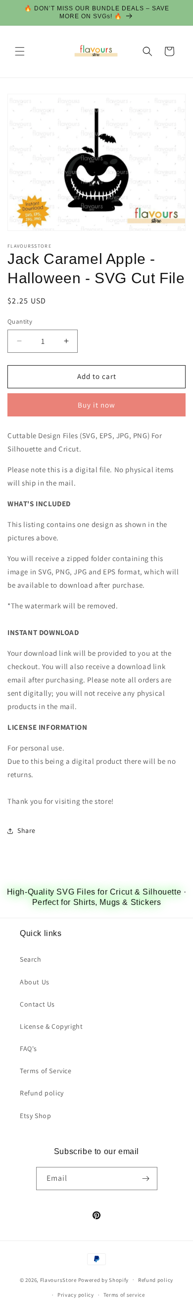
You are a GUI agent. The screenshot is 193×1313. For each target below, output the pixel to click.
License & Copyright (51, 1026)
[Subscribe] (146, 1178)
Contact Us (37, 1004)
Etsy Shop (35, 1115)
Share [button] (26, 830)
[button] (20, 51)
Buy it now (96, 405)
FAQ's (28, 1048)
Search (31, 959)
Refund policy (42, 1092)
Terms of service (124, 1294)
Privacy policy (75, 1294)
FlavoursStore (58, 1279)
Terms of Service (46, 1070)
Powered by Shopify (103, 1279)
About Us (34, 981)
